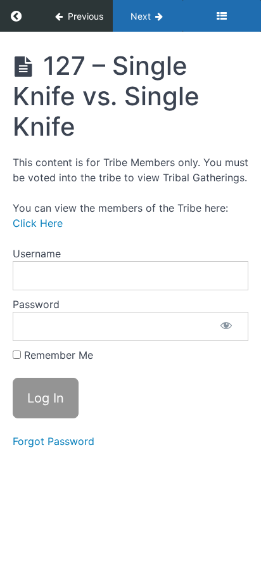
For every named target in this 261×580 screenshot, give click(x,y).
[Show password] (226, 326)
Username (37, 253)
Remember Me (57, 355)
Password (36, 304)
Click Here (38, 223)
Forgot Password (53, 441)
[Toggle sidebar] (221, 16)
